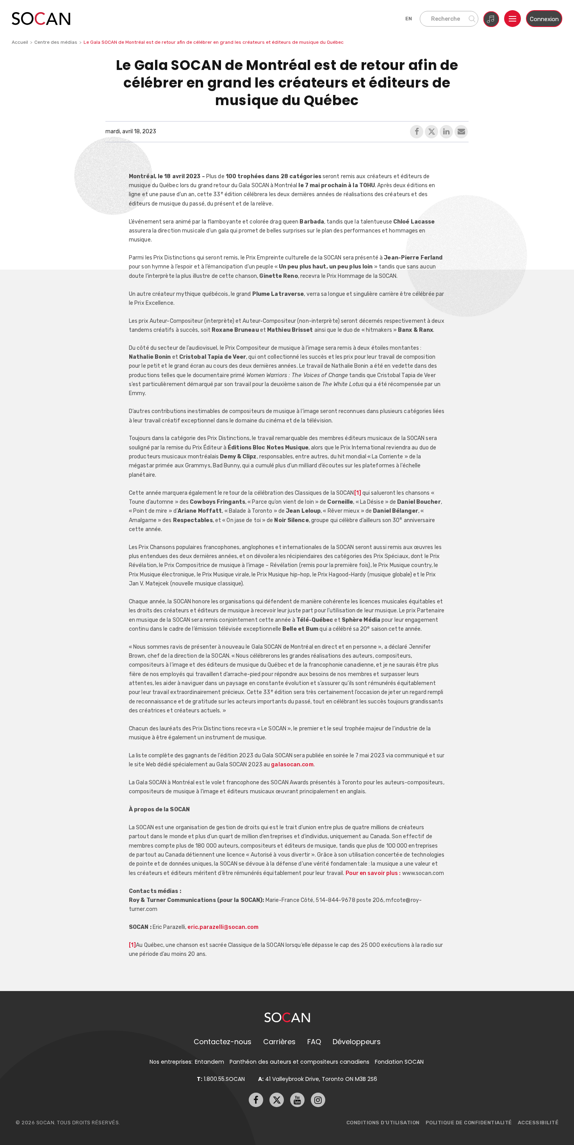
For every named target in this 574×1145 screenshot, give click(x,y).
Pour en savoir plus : (374, 873)
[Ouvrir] (512, 18)
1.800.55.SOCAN (221, 1079)
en (408, 18)
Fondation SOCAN (399, 1062)
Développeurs (357, 1042)
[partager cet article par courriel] (461, 131)
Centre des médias (55, 42)
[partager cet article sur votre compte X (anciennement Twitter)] (431, 131)
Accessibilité (538, 1122)
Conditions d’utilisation (383, 1122)
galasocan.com (292, 764)
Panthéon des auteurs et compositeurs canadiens (299, 1062)
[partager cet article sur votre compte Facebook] (416, 131)
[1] (357, 493)
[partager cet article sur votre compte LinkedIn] (446, 131)
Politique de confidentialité (469, 1122)
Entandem (209, 1062)
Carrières (279, 1042)
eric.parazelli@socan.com (222, 927)
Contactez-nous (222, 1042)
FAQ (314, 1042)
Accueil (20, 42)
